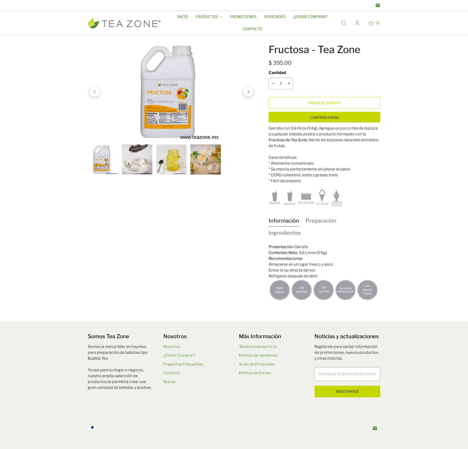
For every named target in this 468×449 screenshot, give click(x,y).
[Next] (248, 92)
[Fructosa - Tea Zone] (171, 91)
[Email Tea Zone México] (377, 5)
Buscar (169, 381)
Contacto (252, 29)
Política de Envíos (255, 373)
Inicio (182, 17)
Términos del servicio (258, 346)
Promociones (243, 17)
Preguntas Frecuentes (183, 364)
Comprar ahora (324, 117)
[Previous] (94, 92)
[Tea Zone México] (124, 23)
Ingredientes (285, 233)
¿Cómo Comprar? (179, 355)
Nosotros (171, 346)
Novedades (274, 17)
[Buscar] (344, 23)
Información (284, 220)
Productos (207, 17)
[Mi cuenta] (357, 23)
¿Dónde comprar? (310, 17)
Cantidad (277, 72)
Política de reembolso (258, 355)
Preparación (321, 220)
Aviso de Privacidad (257, 364)
